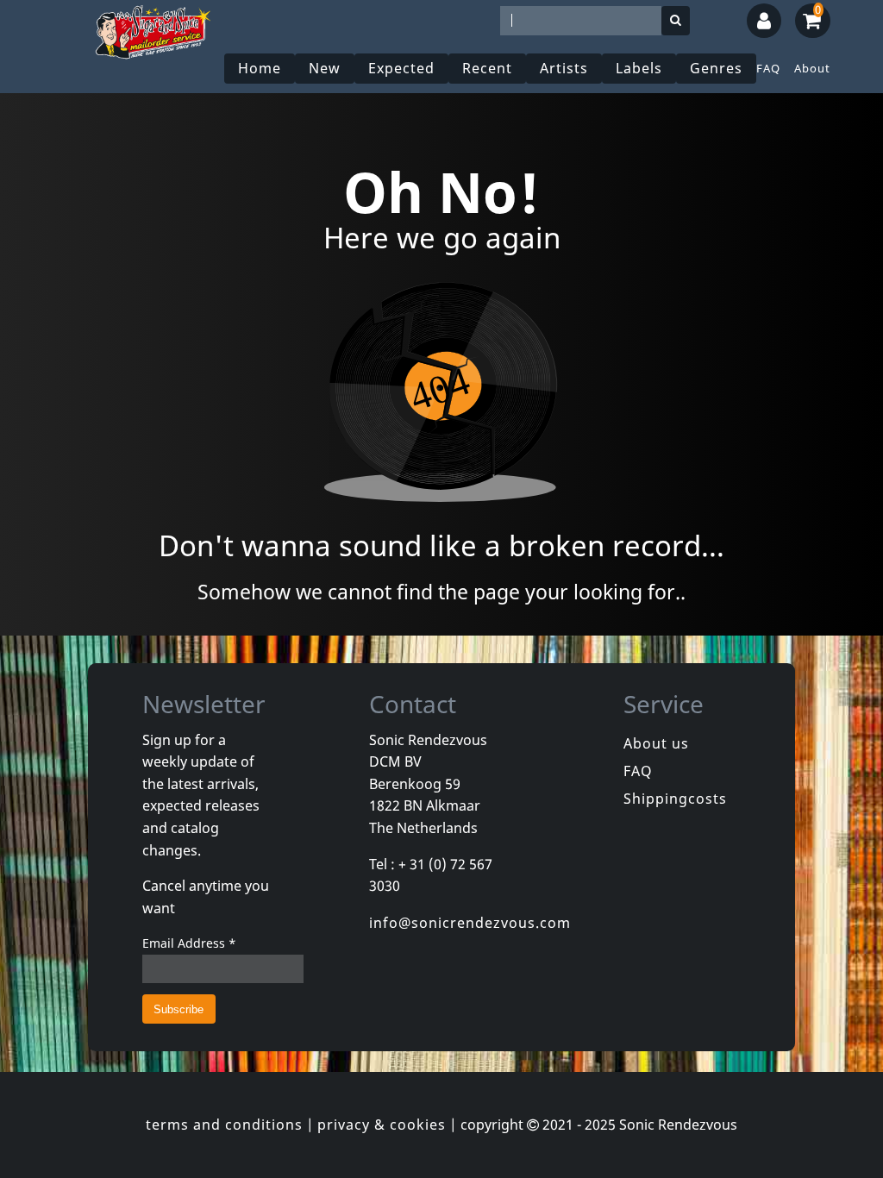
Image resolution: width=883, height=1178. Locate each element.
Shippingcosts (675, 798)
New (325, 68)
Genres (716, 68)
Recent (487, 68)
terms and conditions (224, 1124)
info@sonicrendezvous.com (470, 922)
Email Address (189, 943)
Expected (401, 68)
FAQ (768, 68)
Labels (639, 68)
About (812, 68)
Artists (564, 68)
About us (656, 743)
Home (259, 68)
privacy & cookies (381, 1124)
